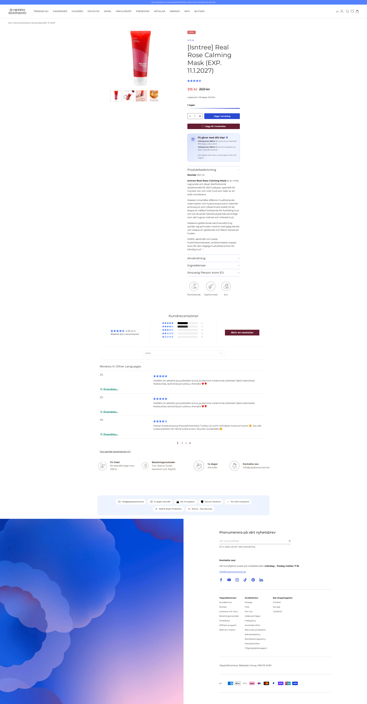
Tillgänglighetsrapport (256, 648)
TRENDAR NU (41, 11)
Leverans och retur (228, 611)
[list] (140, 58)
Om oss (248, 611)
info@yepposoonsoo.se (232, 571)
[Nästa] (166, 57)
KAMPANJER (60, 11)
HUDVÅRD (77, 11)
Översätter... (110, 389)
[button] (356, 11)
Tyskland (277, 611)
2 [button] (182, 443)
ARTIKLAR (159, 11)
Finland (276, 602)
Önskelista (224, 620)
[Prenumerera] (287, 541)
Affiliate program (228, 625)
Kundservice (225, 602)
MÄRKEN (175, 11)
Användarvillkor (252, 625)
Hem (10, 23)
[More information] (227, 137)
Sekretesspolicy (252, 634)
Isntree (190, 40)
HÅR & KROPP (123, 11)
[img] (160, 376)
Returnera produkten (255, 630)
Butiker (223, 607)
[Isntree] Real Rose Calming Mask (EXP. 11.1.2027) (34, 23)
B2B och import (227, 630)
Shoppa (248, 602)
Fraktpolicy (250, 620)
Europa (276, 607)
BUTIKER (199, 11)
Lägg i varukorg (222, 116)
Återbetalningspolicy (255, 639)
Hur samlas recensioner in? (115, 451)
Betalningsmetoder (229, 616)
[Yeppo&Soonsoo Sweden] (92, 611)
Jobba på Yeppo (252, 616)
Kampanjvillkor (252, 643)
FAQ (247, 607)
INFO (187, 11)
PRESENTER (142, 11)
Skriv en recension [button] (242, 332)
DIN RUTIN (93, 11)
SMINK (107, 11)
